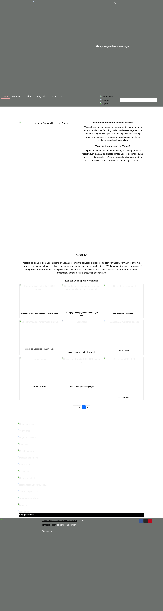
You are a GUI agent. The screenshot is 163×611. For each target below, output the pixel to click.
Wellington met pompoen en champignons (39, 313)
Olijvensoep (124, 397)
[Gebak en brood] (81, 444)
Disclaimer (47, 531)
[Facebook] (141, 521)
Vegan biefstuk (39, 386)
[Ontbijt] (81, 478)
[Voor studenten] (81, 505)
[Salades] (81, 484)
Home (5, 96)
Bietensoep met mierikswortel (81, 352)
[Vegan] (81, 498)
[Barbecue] (81, 424)
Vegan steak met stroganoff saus (39, 349)
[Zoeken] (159, 100)
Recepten (16, 96)
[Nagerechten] (81, 471)
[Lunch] (81, 464)
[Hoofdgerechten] (81, 451)
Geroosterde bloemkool (123, 313)
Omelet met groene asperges (81, 387)
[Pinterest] (150, 521)
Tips (29, 96)
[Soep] (81, 491)
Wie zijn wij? (40, 96)
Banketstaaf (124, 351)
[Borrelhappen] (81, 437)
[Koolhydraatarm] (81, 457)
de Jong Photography (67, 525)
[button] (61, 96)
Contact (53, 96)
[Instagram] (145, 521)
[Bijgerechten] (81, 430)
